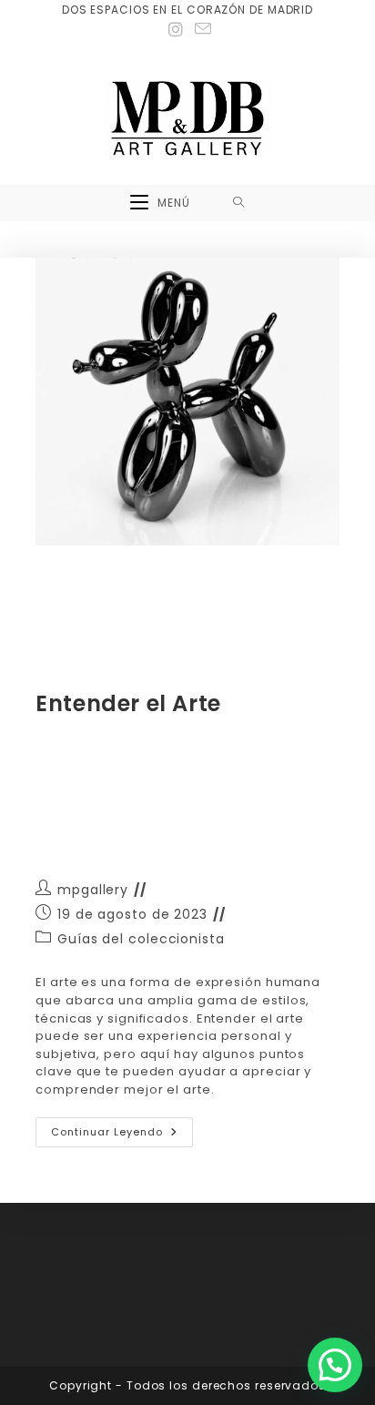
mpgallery (92, 890)
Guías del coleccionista (141, 939)
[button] (335, 1365)
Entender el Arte (128, 703)
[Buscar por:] (239, 203)
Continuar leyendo (122, 1128)
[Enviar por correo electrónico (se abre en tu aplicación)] (200, 29)
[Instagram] (176, 30)
